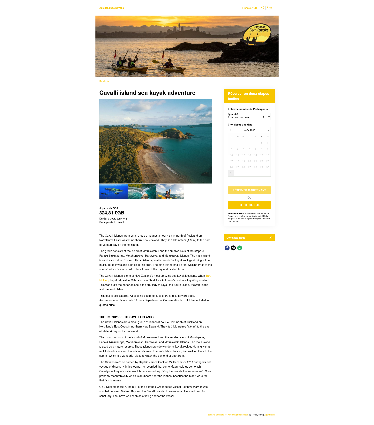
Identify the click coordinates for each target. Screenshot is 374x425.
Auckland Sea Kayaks (111, 8)
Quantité (239, 115)
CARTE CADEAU (249, 205)
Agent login (269, 414)
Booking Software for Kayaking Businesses (228, 414)
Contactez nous (236, 237)
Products (104, 81)
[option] (113, 191)
